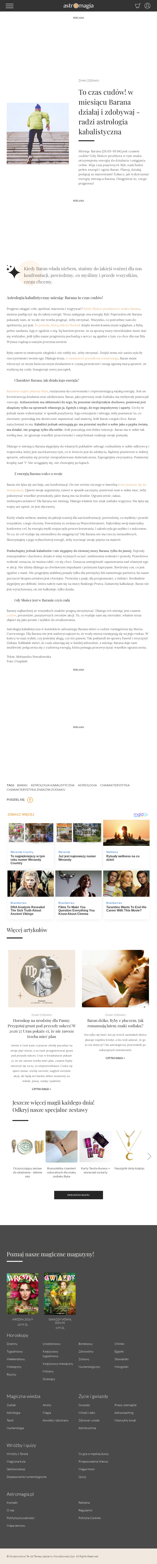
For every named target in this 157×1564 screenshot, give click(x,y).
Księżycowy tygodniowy (50, 1353)
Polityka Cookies (89, 1518)
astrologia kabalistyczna (52, 785)
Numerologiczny (89, 1366)
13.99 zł (22, 1324)
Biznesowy (85, 1343)
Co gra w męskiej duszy (93, 1453)
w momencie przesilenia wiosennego (92, 358)
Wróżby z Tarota (17, 1453)
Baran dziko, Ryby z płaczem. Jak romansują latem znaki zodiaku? (115, 1023)
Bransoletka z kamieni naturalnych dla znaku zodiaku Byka (61, 1172)
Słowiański (121, 1359)
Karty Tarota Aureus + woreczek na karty (95, 1170)
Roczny (11, 1374)
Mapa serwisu (16, 1525)
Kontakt (12, 1502)
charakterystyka (115, 785)
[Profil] (145, 6)
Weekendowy (16, 1359)
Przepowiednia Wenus (93, 1461)
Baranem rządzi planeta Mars (27, 391)
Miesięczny (14, 1366)
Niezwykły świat (125, 1420)
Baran (22, 785)
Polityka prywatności (20, 1518)
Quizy (82, 1476)
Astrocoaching (123, 1412)
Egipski (119, 1351)
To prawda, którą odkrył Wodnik (57, 325)
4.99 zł (60, 1327)
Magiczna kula (16, 1461)
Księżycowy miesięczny (58, 1363)
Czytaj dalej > (41, 1089)
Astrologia (13, 1412)
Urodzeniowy (52, 1343)
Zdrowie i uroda (88, 1420)
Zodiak (11, 1405)
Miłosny (48, 1371)
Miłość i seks (86, 1412)
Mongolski (121, 1366)
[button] (9, 6)
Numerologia (15, 1428)
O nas (10, 1510)
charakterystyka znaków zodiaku (36, 789)
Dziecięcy (49, 1379)
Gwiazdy (84, 1405)
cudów (11, 615)
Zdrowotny (85, 1351)
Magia (47, 1412)
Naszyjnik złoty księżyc (129, 1168)
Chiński (119, 1343)
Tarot (10, 1420)
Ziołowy (83, 1359)
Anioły (47, 1405)
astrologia (87, 785)
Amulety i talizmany (56, 1420)
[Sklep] (134, 6)
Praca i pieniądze (125, 1405)
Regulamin (85, 1510)
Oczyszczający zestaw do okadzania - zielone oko (27, 1172)
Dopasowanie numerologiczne (27, 1476)
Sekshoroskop (16, 1469)
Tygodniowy (15, 1351)
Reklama (84, 1502)
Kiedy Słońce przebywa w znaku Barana (111, 309)
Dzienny (12, 1343)
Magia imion (86, 1469)
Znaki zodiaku (88, 80)
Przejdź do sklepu (78, 1195)
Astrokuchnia (87, 1428)
